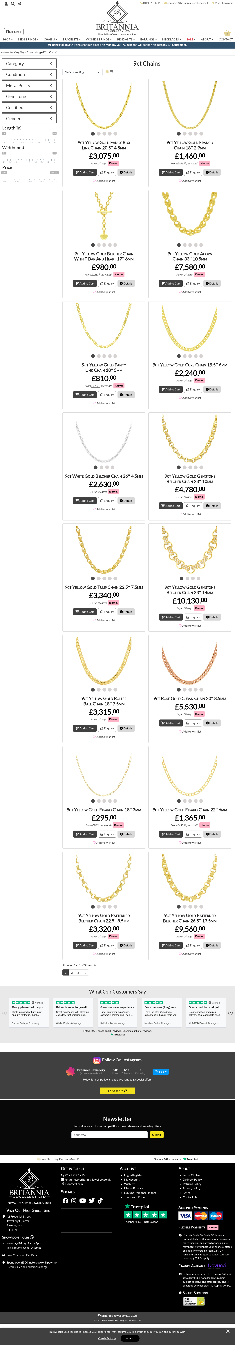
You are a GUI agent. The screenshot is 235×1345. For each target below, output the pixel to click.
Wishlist (129, 1233)
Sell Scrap (15, 31)
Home (4, 53)
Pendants (124, 39)
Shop (6, 39)
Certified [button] (14, 109)
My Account (132, 1229)
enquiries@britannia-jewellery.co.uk (88, 1229)
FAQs (186, 1242)
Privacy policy (191, 1237)
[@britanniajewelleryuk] (70, 1073)
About (206, 39)
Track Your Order (135, 1246)
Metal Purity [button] (18, 87)
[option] (59, 1208)
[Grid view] (107, 73)
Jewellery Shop (128, 34)
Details (127, 174)
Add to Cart (86, 174)
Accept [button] (130, 1338)
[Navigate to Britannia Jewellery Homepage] (117, 17)
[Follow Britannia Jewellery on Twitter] (91, 1250)
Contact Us (190, 1246)
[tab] (29, 65)
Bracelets (70, 39)
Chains (49, 39)
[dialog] (117, 1336)
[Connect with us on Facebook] (65, 1250)
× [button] (227, 1331)
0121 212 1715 (75, 1224)
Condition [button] (15, 76)
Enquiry (108, 174)
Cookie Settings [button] (107, 1338)
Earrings (147, 39)
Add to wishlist (105, 182)
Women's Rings (97, 39)
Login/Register (133, 1224)
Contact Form (74, 1233)
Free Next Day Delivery (55, 1208)
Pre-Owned (113, 34)
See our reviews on (168, 1208)
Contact (226, 39)
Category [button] (15, 65)
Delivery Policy (192, 1229)
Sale (190, 39)
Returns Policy (192, 1233)
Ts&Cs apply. (202, 1307)
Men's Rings (27, 39)
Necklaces (170, 39)
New (100, 34)
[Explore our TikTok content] (100, 1250)
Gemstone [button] (16, 98)
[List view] (111, 73)
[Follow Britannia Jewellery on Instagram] (74, 1250)
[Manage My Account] (6, 3)
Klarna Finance (133, 1237)
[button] (13, 3)
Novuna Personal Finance (140, 1242)
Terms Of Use (191, 1224)
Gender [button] (13, 120)
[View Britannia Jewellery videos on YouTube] (82, 1250)
